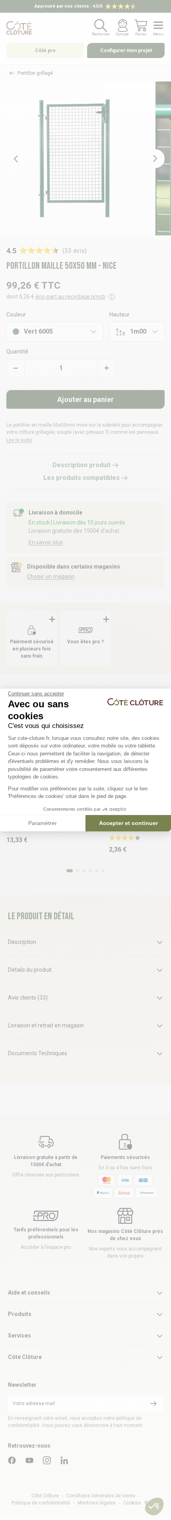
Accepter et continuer (128, 823)
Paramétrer (42, 823)
